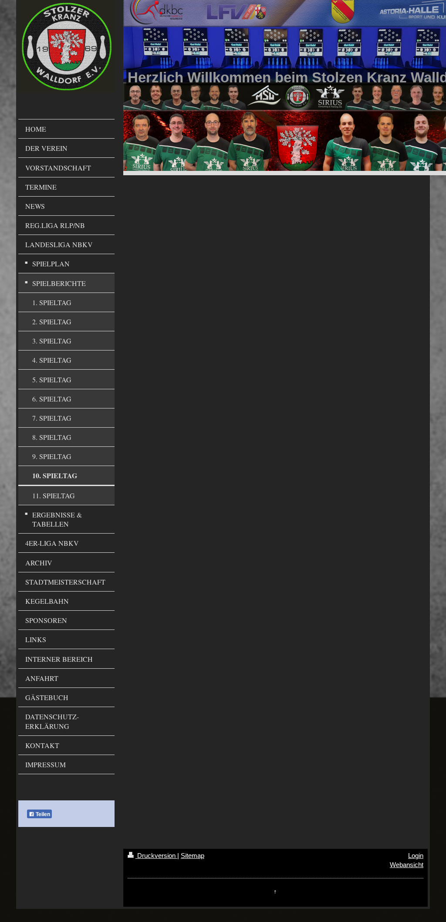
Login (415, 855)
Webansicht (406, 864)
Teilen (42, 814)
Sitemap (192, 855)
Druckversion (156, 855)
